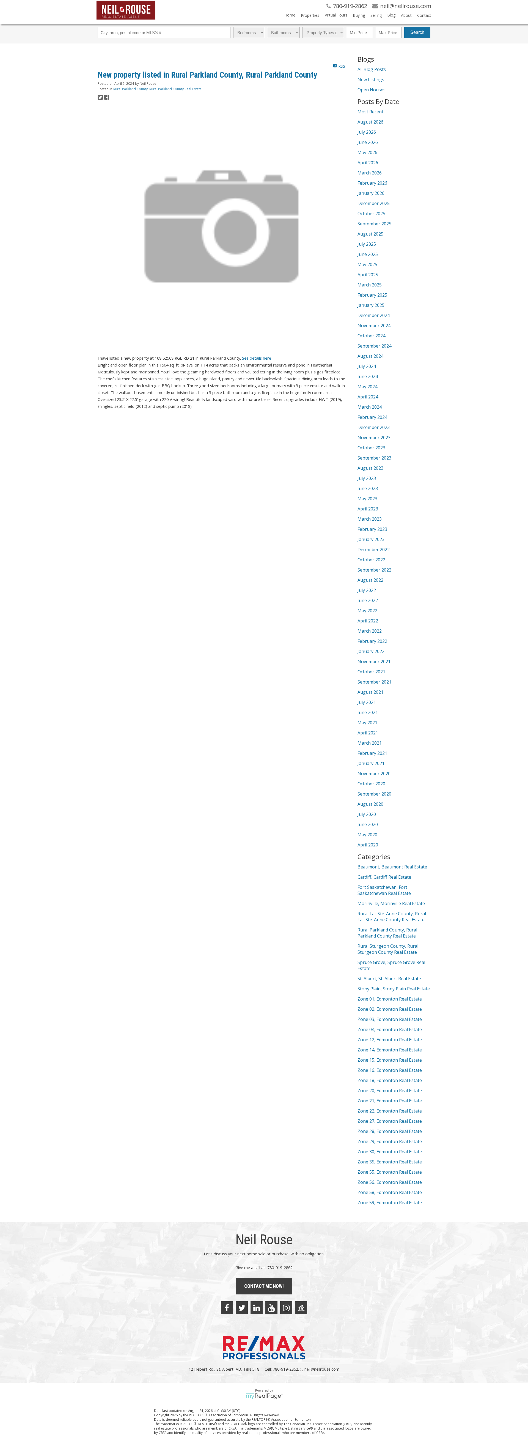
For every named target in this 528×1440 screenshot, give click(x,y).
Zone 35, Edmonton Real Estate (390, 1162)
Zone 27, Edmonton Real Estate (390, 1121)
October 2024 (371, 336)
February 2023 (372, 529)
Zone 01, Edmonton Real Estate (390, 999)
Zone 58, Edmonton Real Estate (390, 1192)
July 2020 (367, 814)
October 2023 (371, 448)
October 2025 (371, 214)
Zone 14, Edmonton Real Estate (390, 1050)
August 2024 (370, 356)
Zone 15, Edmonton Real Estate (390, 1060)
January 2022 (371, 651)
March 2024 (370, 407)
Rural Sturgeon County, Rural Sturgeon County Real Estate (388, 949)
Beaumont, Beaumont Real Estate (392, 867)
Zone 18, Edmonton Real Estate (390, 1080)
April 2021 (368, 733)
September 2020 (374, 794)
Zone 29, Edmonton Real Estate (390, 1141)
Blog (391, 15)
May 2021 (367, 723)
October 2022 (371, 560)
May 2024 (367, 387)
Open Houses (372, 90)
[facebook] (227, 1307)
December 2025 (374, 203)
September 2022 (374, 570)
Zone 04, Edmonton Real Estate (390, 1029)
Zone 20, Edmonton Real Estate (390, 1090)
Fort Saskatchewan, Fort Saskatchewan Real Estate (384, 890)
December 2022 (374, 550)
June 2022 (368, 600)
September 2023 (374, 458)
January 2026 (371, 193)
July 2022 (367, 590)
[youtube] (271, 1307)
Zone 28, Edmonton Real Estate (390, 1131)
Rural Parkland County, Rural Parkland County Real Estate (157, 89)
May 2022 (367, 611)
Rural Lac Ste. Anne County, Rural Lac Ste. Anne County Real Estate (392, 917)
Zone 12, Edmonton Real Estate (390, 1040)
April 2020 (368, 845)
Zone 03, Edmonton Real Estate (390, 1019)
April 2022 (368, 621)
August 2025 (370, 234)
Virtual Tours (336, 15)
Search (417, 32)
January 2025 (371, 305)
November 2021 (374, 661)
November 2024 (374, 326)
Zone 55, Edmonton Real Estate (390, 1172)
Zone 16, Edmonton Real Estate (390, 1070)
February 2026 (372, 183)
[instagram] (286, 1307)
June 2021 (368, 712)
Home (289, 15)
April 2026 (368, 163)
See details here (256, 358)
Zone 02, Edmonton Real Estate (390, 1009)
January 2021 (371, 763)
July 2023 (367, 478)
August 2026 (370, 122)
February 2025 (372, 295)
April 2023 (368, 509)
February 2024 (372, 417)
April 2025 (368, 275)
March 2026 (370, 173)
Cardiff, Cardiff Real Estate (384, 877)
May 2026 (367, 152)
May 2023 (367, 499)
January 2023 (371, 539)
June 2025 (368, 254)
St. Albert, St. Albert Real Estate (389, 979)
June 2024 (368, 376)
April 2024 (368, 397)
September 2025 (374, 224)
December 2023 (374, 427)
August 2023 (370, 468)
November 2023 (374, 438)
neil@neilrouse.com (321, 1369)
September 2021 (374, 682)
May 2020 (367, 835)
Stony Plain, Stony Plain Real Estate (394, 989)
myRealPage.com (264, 1396)
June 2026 (368, 142)
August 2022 (370, 580)
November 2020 (374, 773)
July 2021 (367, 702)
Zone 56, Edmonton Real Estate (390, 1182)
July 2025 (367, 244)
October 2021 (371, 672)
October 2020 (371, 784)
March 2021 (370, 743)
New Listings (371, 79)
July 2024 (367, 366)
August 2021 (370, 692)
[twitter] (242, 1307)
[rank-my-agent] (301, 1307)
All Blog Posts (372, 69)
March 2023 (370, 519)
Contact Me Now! (264, 1286)
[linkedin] (257, 1307)
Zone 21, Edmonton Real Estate (390, 1101)
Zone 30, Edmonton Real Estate (390, 1152)
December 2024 (374, 315)
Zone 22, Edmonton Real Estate (390, 1111)
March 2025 (370, 285)
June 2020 (368, 824)
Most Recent (370, 112)
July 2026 (367, 132)
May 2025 (367, 264)
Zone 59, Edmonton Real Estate (390, 1202)
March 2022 (370, 631)
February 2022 (372, 641)
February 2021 (372, 753)
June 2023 (368, 488)
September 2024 (374, 346)
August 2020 (370, 804)
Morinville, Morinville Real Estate (391, 903)
